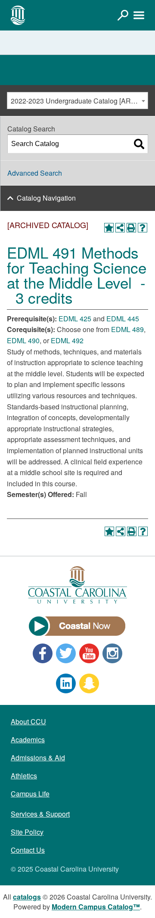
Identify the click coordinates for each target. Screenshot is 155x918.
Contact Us (28, 850)
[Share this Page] (120, 227)
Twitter (65, 653)
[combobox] (77, 100)
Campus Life (30, 794)
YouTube (89, 653)
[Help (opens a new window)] (142, 227)
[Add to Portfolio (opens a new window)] (109, 227)
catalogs (27, 897)
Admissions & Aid (38, 757)
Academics (28, 739)
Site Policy (27, 832)
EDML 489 (127, 329)
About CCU (28, 721)
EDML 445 (122, 318)
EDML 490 (23, 340)
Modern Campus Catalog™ (96, 907)
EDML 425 (75, 318)
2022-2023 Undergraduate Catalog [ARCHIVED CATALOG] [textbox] (79, 101)
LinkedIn (65, 683)
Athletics (24, 776)
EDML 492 (67, 340)
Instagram (112, 653)
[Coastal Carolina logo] (18, 15)
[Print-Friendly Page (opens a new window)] (131, 227)
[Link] (122, 15)
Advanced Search (34, 173)
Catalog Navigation (46, 198)
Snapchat (89, 683)
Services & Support (40, 814)
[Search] (139, 143)
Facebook (42, 653)
